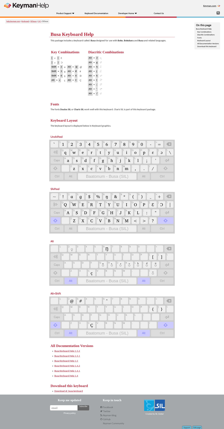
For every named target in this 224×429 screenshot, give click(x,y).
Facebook (108, 407)
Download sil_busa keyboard (68, 391)
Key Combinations (204, 32)
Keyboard (25, 21)
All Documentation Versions (208, 44)
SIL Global (159, 414)
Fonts (199, 38)
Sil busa (33, 21)
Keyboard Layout (204, 41)
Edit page (197, 428)
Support (187, 428)
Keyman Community (113, 423)
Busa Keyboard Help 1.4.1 (67, 371)
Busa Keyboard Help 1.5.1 (67, 356)
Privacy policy (70, 413)
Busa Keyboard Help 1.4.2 (67, 366)
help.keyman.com (13, 21)
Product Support (63, 13)
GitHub (106, 419)
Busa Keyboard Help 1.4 (66, 376)
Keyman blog (109, 415)
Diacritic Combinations (206, 35)
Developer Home (126, 13)
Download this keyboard (206, 47)
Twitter (106, 411)
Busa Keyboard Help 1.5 (66, 361)
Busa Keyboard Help (204, 29)
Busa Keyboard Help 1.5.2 (67, 351)
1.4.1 (39, 21)
